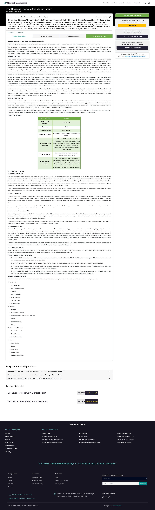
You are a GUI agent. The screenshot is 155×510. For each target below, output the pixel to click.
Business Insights (37, 478)
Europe (7, 439)
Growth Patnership (37, 484)
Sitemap (10, 487)
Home (9, 17)
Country (8, 452)
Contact (137, 3)
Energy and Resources (86, 439)
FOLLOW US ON (108, 494)
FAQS (56, 478)
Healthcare (16, 17)
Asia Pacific (9, 443)
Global (7, 433)
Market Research (37, 481)
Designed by (112, 506)
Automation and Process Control (90, 443)
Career (10, 481)
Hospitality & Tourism (124, 443)
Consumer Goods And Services (52, 443)
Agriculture (83, 433)
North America (10, 436)
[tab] (19, 36)
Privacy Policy (59, 484)
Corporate (12, 474)
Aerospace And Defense (125, 439)
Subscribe (143, 483)
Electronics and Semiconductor (52, 439)
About (122, 3)
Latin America (10, 446)
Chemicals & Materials (49, 436)
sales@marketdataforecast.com (135, 56)
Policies (58, 474)
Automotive (83, 436)
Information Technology (125, 436)
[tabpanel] (59, 198)
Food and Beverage (124, 433)
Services (114, 3)
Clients (129, 3)
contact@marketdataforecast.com (23, 498)
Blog (144, 3)
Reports (106, 3)
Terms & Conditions (61, 481)
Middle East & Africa (11, 449)
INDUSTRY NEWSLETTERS (112, 475)
